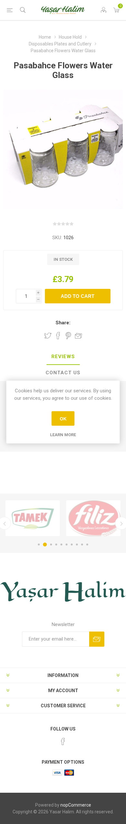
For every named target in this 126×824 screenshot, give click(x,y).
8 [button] (77, 544)
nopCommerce (75, 805)
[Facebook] (63, 741)
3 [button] (51, 544)
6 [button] (67, 544)
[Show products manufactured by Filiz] (93, 518)
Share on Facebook (58, 335)
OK (63, 418)
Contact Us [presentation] (63, 373)
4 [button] (56, 544)
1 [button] (39, 544)
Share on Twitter (47, 335)
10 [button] (87, 544)
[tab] (63, 357)
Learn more (63, 434)
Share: (63, 323)
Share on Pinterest (68, 335)
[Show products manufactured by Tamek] (32, 518)
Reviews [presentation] (63, 356)
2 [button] (45, 544)
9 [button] (82, 544)
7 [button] (72, 544)
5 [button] (61, 544)
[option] (32, 518)
